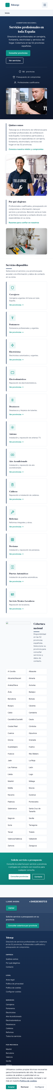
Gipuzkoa (33, 733)
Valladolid (33, 839)
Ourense (32, 795)
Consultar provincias (18, 53)
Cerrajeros (10, 1004)
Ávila (10, 692)
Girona (10, 740)
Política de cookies (28, 1081)
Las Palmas (12, 767)
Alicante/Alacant (14, 678)
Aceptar (11, 1087)
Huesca (11, 754)
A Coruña (11, 671)
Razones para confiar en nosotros (24, 222)
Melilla (10, 788)
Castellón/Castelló (15, 719)
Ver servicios (15, 60)
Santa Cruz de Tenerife (34, 809)
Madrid (11, 781)
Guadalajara (13, 747)
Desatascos (10, 1024)
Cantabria (33, 713)
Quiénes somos (12, 959)
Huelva (32, 747)
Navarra (11, 795)
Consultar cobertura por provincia (22, 925)
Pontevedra (33, 802)
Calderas (9, 1028)
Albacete (32, 671)
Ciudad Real (13, 726)
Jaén (10, 760)
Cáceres (32, 706)
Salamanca (12, 808)
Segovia (11, 818)
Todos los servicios (13, 1036)
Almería (32, 678)
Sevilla (31, 818)
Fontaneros (10, 1008)
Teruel (10, 832)
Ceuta (31, 719)
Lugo (31, 774)
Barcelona (12, 699)
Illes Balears (34, 754)
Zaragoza (33, 846)
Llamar (11, 908)
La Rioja (32, 760)
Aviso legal (10, 980)
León (31, 767)
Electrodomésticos (13, 1020)
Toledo (32, 832)
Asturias (32, 685)
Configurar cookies (13, 992)
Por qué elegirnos (13, 963)
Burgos (11, 706)
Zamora (11, 846)
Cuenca (11, 733)
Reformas (10, 1032)
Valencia (9, 1057)
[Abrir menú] (45, 5)
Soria (10, 825)
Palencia (11, 802)
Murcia (31, 788)
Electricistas (11, 1012)
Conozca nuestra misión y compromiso (26, 149)
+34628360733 (38, 901)
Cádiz (10, 713)
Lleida (10, 774)
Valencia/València (15, 839)
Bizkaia (32, 699)
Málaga (32, 781)
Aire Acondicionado (13, 1016)
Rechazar (25, 1087)
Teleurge (10, 937)
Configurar (39, 1087)
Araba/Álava (13, 685)
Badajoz (32, 692)
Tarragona (33, 825)
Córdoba (32, 726)
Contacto (38, 877)
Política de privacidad (14, 984)
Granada (32, 740)
